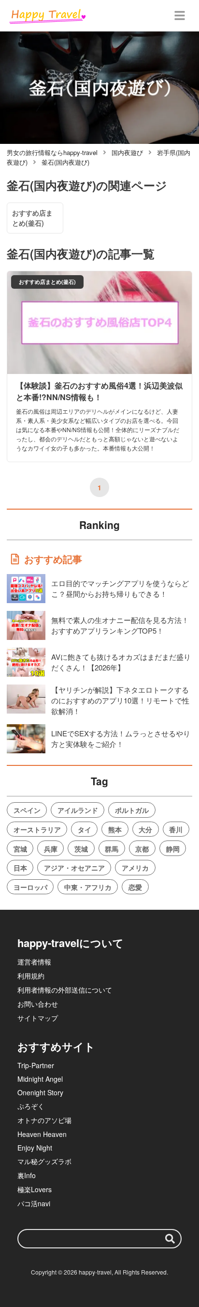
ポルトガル (132, 810)
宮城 (20, 849)
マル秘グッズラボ (44, 1161)
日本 (20, 867)
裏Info (26, 1175)
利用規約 (30, 975)
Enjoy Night (34, 1147)
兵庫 (50, 849)
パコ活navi (33, 1203)
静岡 (173, 849)
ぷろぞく (30, 1106)
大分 (145, 829)
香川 (176, 829)
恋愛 (135, 887)
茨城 (81, 849)
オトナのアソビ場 (44, 1120)
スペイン (27, 810)
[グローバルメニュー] (179, 15)
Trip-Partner (35, 1065)
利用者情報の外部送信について (64, 990)
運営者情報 (34, 961)
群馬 (111, 849)
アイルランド (77, 810)
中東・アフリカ (88, 887)
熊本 (115, 829)
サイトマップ (37, 1018)
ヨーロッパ (30, 887)
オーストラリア (37, 829)
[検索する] (170, 1238)
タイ (84, 829)
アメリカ (135, 867)
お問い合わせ (37, 1004)
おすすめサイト (56, 1046)
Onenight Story (40, 1092)
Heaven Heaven (42, 1134)
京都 (142, 849)
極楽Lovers (34, 1189)
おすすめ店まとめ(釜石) (32, 218)
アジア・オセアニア (74, 867)
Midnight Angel (40, 1079)
